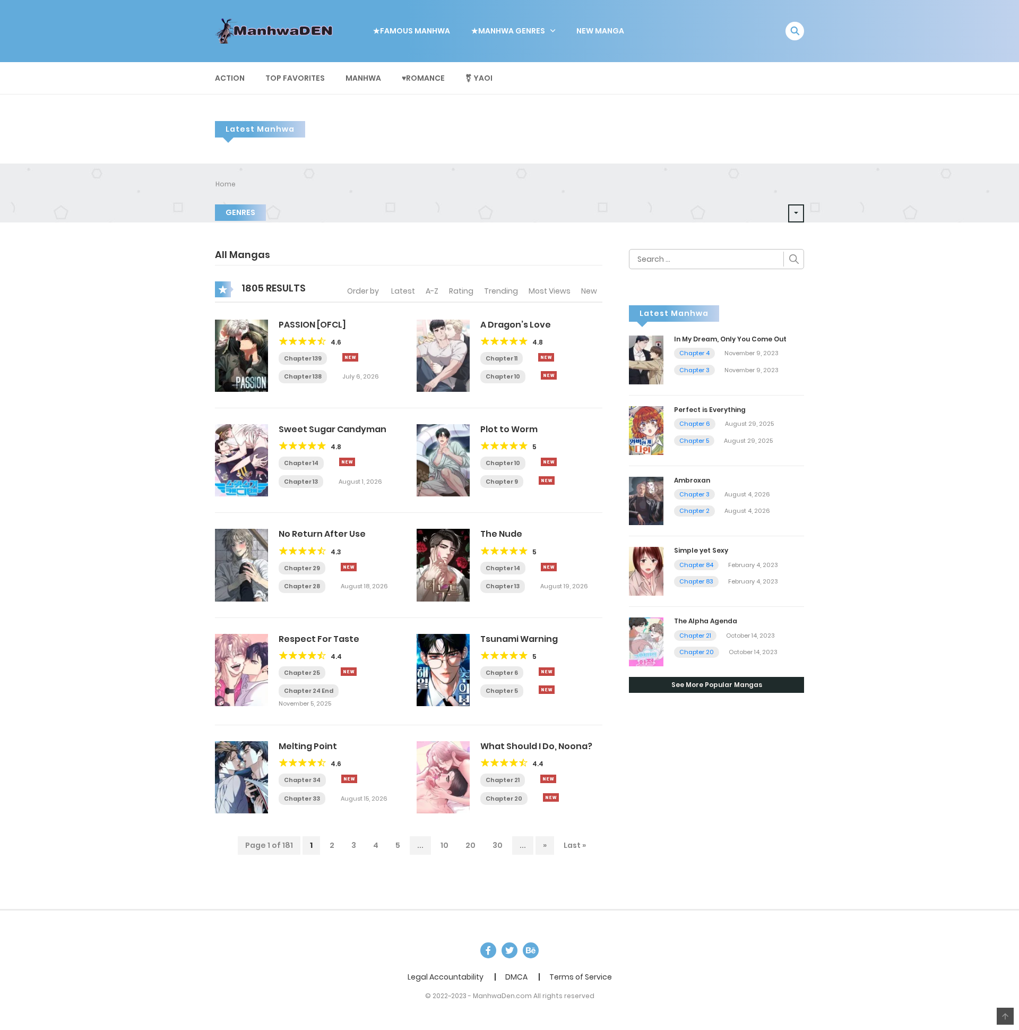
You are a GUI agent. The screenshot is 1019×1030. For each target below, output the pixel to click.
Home (225, 183)
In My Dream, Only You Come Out (730, 339)
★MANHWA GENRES (508, 30)
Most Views (550, 291)
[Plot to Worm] (443, 459)
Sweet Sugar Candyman (332, 429)
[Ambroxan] (646, 500)
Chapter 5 (502, 690)
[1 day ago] (349, 779)
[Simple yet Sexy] (646, 570)
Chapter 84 (696, 565)
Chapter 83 (696, 581)
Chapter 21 (503, 780)
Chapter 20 (504, 798)
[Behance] (531, 950)
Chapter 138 (303, 376)
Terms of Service (580, 977)
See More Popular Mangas (716, 684)
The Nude (501, 534)
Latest (403, 291)
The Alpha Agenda (705, 620)
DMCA (516, 977)
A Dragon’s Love (515, 325)
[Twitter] (509, 950)
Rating (461, 291)
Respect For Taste (319, 639)
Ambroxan (692, 480)
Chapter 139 (303, 358)
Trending (501, 291)
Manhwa (363, 78)
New (589, 291)
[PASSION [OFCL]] (241, 355)
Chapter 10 (503, 376)
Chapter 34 (302, 780)
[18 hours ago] (349, 671)
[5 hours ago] (347, 462)
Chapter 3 (694, 370)
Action (230, 78)
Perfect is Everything (710, 409)
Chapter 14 (301, 463)
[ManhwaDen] (276, 30)
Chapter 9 (502, 481)
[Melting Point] (241, 776)
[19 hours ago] (547, 671)
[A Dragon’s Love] (443, 355)
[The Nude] (443, 564)
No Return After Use (322, 534)
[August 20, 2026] (549, 375)
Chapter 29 (302, 568)
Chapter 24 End (308, 690)
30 (498, 845)
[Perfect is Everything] (646, 429)
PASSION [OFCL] (312, 325)
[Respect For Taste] (241, 669)
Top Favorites (295, 78)
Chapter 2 (694, 511)
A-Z (432, 291)
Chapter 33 (302, 798)
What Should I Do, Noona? (536, 746)
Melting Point (308, 746)
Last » (575, 845)
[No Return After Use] (241, 564)
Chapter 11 (501, 358)
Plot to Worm (509, 429)
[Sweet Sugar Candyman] (241, 459)
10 (444, 845)
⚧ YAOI (479, 78)
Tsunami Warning (519, 639)
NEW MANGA (600, 30)
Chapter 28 (302, 586)
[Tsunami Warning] (443, 669)
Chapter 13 (301, 481)
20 (470, 845)
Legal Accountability (445, 977)
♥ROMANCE (423, 78)
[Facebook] (488, 950)
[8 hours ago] (549, 462)
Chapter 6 (502, 672)
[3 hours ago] (350, 357)
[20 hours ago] (548, 779)
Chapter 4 (694, 353)
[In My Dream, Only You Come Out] (646, 359)
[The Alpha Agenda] (646, 641)
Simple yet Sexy (701, 550)
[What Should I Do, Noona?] (443, 776)
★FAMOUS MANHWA (411, 30)
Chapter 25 (302, 672)
